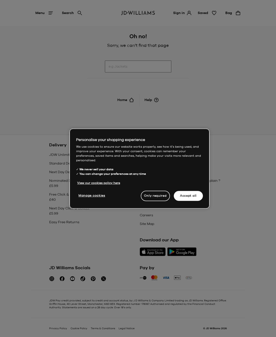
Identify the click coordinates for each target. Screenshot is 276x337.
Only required (155, 195)
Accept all (188, 195)
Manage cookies (91, 195)
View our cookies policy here (98, 183)
